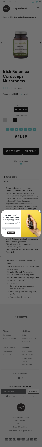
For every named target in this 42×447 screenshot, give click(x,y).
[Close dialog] (39, 211)
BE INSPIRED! (11, 232)
